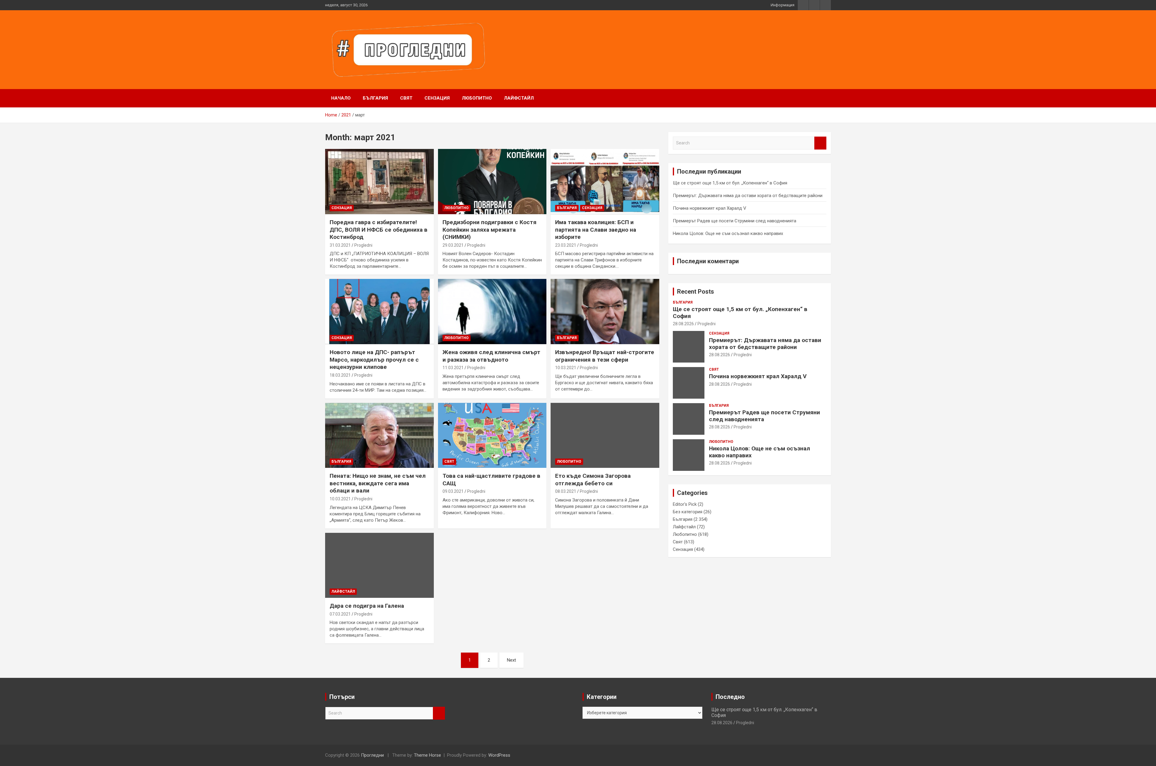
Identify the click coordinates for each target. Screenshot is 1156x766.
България (375, 98)
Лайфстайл (519, 98)
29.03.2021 (453, 245)
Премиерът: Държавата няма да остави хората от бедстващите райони (747, 195)
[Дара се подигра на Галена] (379, 565)
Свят (406, 98)
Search (820, 143)
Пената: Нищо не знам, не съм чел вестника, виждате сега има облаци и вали (378, 483)
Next (511, 660)
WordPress (499, 755)
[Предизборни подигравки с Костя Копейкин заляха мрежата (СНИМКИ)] (492, 182)
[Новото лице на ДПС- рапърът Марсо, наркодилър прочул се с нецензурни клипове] (379, 311)
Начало (341, 98)
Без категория (687, 511)
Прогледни (372, 755)
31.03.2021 (340, 245)
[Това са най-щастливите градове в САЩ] (492, 435)
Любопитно (477, 98)
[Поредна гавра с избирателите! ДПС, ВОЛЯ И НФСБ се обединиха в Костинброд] (379, 182)
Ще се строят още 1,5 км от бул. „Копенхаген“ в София (730, 183)
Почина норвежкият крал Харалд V (709, 208)
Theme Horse (427, 755)
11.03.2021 (453, 367)
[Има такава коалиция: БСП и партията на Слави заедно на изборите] (605, 182)
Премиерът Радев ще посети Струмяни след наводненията (734, 221)
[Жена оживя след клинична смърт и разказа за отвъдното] (492, 311)
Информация (782, 5)
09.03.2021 (453, 491)
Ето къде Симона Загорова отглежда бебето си (593, 479)
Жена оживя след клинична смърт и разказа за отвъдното (491, 356)
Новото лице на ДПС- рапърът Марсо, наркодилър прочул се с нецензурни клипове (374, 359)
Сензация (437, 98)
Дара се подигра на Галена (367, 605)
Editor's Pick (685, 504)
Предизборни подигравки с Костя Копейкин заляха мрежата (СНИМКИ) (489, 229)
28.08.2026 (683, 323)
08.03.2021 (565, 491)
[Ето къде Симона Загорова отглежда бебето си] (605, 435)
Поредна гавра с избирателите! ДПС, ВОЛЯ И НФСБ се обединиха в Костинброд (378, 229)
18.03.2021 (340, 375)
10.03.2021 (565, 367)
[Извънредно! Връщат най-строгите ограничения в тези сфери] (605, 311)
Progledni (363, 245)
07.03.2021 (340, 614)
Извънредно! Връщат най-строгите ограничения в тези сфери (604, 356)
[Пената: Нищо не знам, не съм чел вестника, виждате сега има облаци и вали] (379, 435)
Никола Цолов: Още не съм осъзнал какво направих (728, 233)
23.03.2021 (565, 245)
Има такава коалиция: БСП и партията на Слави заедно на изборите (595, 229)
